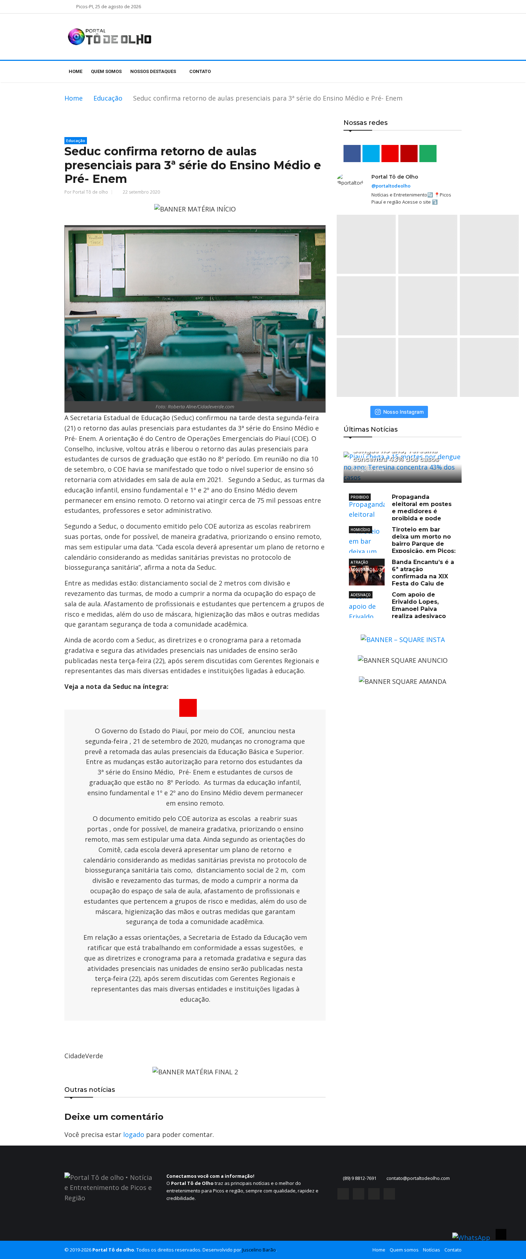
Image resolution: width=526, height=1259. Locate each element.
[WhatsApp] (389, 1194)
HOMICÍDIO (360, 529)
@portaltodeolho (390, 186)
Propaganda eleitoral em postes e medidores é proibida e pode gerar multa (400, 511)
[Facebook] (343, 1194)
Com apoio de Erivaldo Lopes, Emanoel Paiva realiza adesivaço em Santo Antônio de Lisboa (397, 609)
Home (75, 71)
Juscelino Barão (259, 1249)
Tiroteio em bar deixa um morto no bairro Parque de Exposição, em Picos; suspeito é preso (402, 544)
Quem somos (106, 71)
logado (133, 1134)
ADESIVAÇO (361, 594)
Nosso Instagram (403, 412)
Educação (107, 98)
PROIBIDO (360, 497)
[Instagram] (358, 1194)
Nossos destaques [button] (153, 71)
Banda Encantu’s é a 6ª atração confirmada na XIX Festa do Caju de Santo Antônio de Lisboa (401, 576)
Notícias (431, 1249)
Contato (200, 71)
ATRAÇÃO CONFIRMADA (363, 563)
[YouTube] (374, 1194)
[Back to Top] (501, 1234)
